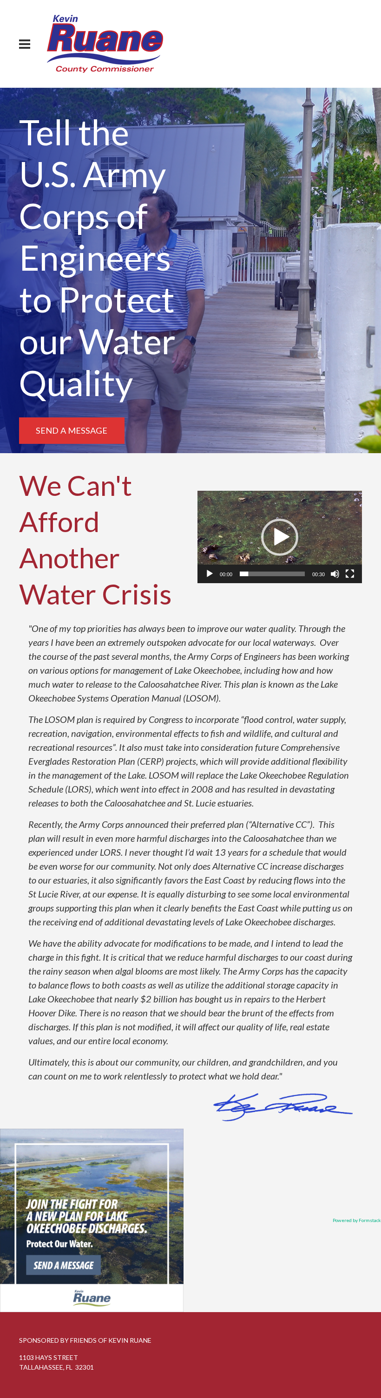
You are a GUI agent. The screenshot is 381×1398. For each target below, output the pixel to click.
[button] (279, 537)
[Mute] (335, 574)
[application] (279, 537)
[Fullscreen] (350, 574)
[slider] (272, 574)
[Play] (209, 574)
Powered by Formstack (357, 1220)
